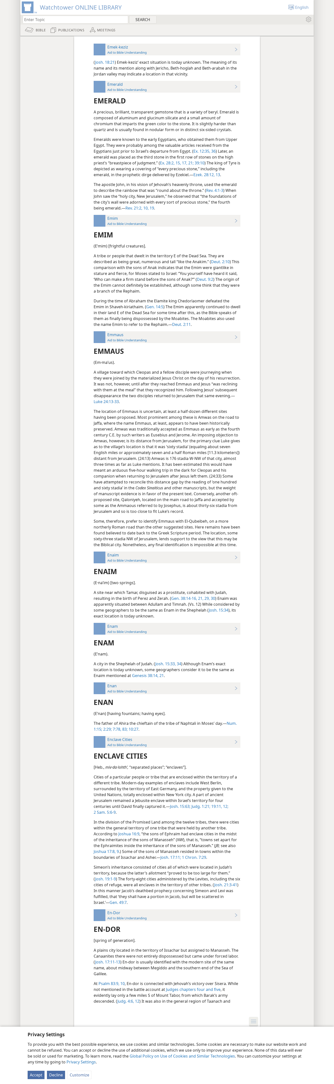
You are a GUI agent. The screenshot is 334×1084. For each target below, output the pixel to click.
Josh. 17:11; (170, 857)
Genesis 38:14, (145, 675)
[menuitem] (308, 19)
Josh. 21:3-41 (225, 884)
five (217, 989)
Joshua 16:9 (128, 834)
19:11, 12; (219, 806)
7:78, (116, 729)
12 (136, 1001)
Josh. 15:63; (180, 806)
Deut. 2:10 (220, 261)
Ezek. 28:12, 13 (206, 174)
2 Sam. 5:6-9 (105, 812)
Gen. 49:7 (118, 902)
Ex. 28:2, (167, 163)
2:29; (107, 729)
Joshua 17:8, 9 (106, 851)
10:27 (133, 729)
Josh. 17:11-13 (107, 962)
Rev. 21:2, (133, 208)
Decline (56, 1075)
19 (151, 208)
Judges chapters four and (189, 989)
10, (145, 208)
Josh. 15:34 (218, 610)
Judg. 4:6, (125, 1001)
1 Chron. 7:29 (193, 857)
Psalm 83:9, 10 (112, 983)
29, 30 (209, 598)
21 (161, 675)
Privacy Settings (81, 1062)
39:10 (199, 163)
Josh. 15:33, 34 (168, 663)
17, (184, 163)
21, (200, 598)
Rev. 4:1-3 (214, 190)
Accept (36, 1075)
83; (124, 729)
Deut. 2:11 (181, 324)
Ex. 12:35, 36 (204, 151)
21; (190, 163)
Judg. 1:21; (200, 806)
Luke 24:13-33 (106, 401)
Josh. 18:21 (105, 62)
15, (178, 163)
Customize (79, 1075)
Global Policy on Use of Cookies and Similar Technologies (182, 1056)
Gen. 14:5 (154, 306)
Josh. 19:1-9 (105, 879)
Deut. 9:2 (205, 279)
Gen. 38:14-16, (184, 598)
